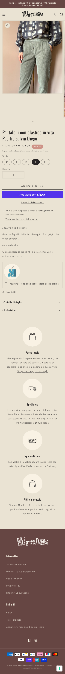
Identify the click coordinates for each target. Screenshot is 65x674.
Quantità (6, 169)
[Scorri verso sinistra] (25, 121)
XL (45, 162)
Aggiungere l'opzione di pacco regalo (25, 626)
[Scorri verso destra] (39, 121)
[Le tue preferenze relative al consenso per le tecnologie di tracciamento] (59, 668)
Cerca (9, 612)
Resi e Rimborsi (14, 578)
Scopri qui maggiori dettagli (32, 371)
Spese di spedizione (22, 151)
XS (7, 162)
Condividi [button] (10, 292)
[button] (3, 14)
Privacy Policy (13, 585)
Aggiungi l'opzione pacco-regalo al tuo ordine (34, 283)
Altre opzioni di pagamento (32, 202)
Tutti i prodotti (13, 619)
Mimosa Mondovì (18, 665)
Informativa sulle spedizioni (20, 571)
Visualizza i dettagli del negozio (22, 219)
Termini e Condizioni (16, 564)
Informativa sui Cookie (17, 592)
